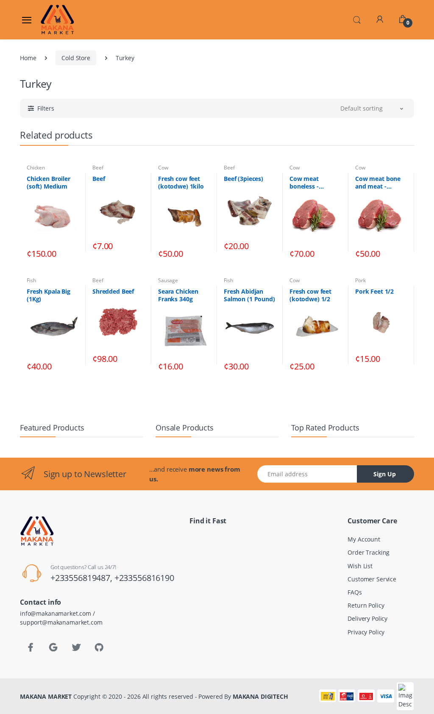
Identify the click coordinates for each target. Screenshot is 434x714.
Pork (360, 280)
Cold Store (75, 58)
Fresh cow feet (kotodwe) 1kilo (181, 182)
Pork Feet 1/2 (374, 291)
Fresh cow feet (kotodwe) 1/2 (310, 295)
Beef (97, 167)
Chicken (36, 167)
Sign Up (384, 474)
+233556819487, (82, 577)
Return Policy (366, 605)
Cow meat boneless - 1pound (304, 182)
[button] (357, 19)
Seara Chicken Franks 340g (178, 295)
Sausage (168, 280)
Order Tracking (368, 552)
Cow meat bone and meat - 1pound (378, 182)
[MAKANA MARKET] (61, 19)
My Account (364, 539)
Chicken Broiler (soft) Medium (48, 182)
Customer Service (372, 579)
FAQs (355, 592)
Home (28, 58)
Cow (163, 167)
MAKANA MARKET (46, 696)
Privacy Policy (366, 632)
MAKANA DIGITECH (260, 696)
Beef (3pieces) (243, 179)
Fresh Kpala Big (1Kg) (48, 295)
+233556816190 (144, 577)
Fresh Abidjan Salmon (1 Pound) (249, 295)
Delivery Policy (367, 618)
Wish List (360, 566)
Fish (31, 280)
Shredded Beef (113, 291)
